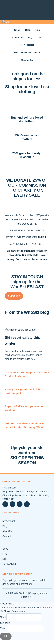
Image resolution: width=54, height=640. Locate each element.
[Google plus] (19, 504)
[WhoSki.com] (5, 22)
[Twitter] (5, 504)
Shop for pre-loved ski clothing (27, 89)
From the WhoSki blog (27, 312)
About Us (7, 531)
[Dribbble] (27, 504)
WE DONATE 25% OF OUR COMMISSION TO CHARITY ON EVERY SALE (27, 188)
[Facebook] (12, 504)
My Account (8, 521)
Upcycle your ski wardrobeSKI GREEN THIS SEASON (27, 455)
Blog (4, 526)
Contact (6, 536)
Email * (4, 628)
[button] (14, 296)
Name (3, 617)
